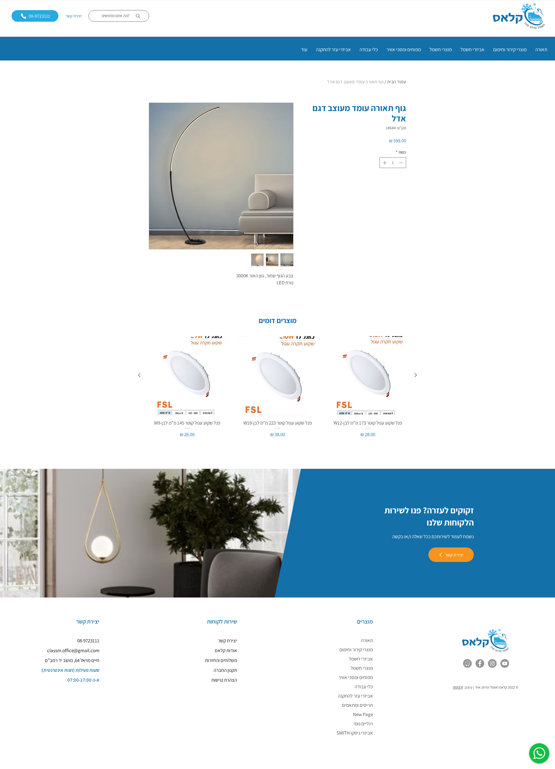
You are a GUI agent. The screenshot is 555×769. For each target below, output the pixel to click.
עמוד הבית (396, 82)
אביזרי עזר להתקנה (355, 696)
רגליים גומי (363, 723)
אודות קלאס (226, 650)
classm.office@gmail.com (73, 650)
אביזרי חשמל (361, 659)
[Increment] (384, 163)
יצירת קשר (74, 16)
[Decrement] (401, 163)
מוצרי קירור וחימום (356, 649)
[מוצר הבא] (139, 375)
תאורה (367, 640)
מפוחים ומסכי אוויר (355, 677)
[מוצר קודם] (415, 375)
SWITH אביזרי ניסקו (354, 733)
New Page (363, 714)
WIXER (458, 687)
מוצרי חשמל (362, 668)
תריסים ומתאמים (357, 705)
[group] (277, 387)
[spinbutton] (393, 163)
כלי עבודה (364, 686)
